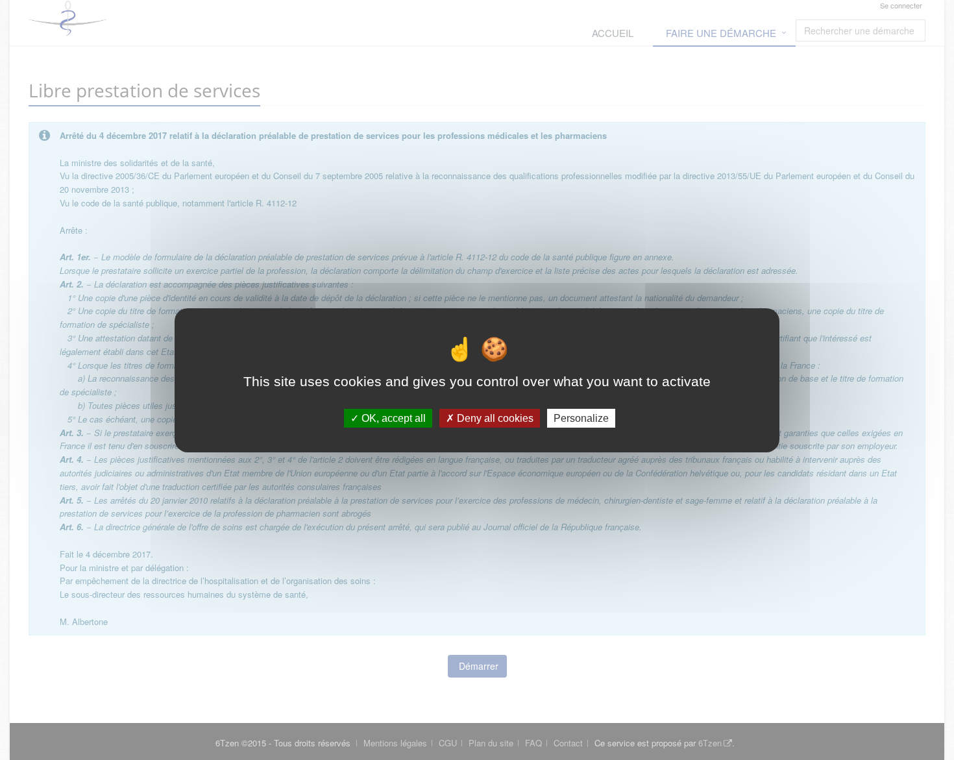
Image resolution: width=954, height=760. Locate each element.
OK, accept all (392, 417)
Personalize (581, 417)
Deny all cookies (493, 417)
